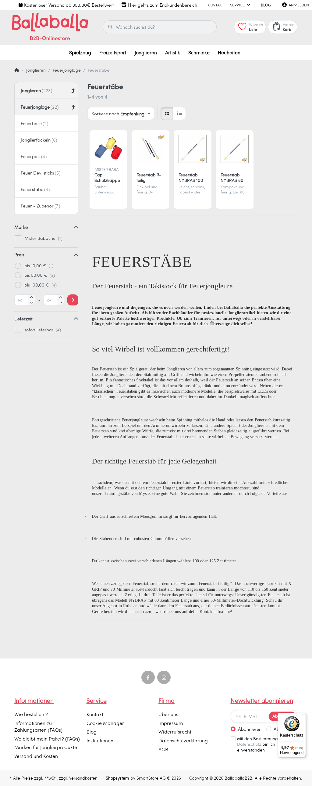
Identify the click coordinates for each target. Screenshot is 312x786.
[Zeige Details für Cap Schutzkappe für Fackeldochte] (108, 149)
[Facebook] (148, 677)
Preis (19, 254)
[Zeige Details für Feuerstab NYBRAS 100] (193, 149)
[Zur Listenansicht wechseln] (179, 113)
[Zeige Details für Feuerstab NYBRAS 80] (235, 149)
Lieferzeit (23, 318)
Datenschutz (249, 744)
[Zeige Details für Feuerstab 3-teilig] (150, 149)
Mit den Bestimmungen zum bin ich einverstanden (264, 744)
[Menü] (302, 716)
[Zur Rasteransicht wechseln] (167, 113)
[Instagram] (164, 677)
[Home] (16, 70)
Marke (21, 227)
